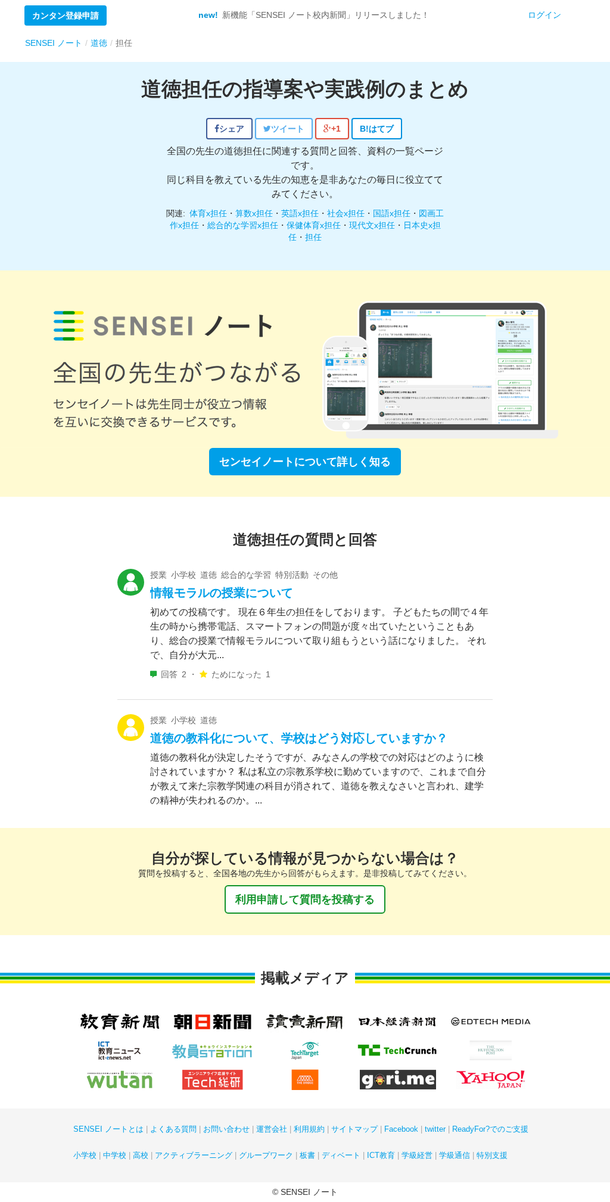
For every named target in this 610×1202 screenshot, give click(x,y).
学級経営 (417, 1155)
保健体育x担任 (314, 225)
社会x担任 (346, 213)
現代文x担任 (372, 225)
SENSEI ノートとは (108, 1129)
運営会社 (271, 1129)
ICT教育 (381, 1155)
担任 (313, 237)
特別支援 (492, 1155)
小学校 (85, 1155)
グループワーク (266, 1155)
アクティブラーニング (193, 1155)
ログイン (544, 15)
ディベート (341, 1155)
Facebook (401, 1129)
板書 (307, 1155)
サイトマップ (354, 1129)
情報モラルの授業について (221, 592)
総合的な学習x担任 (242, 225)
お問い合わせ (226, 1129)
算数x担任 (254, 213)
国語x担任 (391, 213)
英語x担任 (300, 213)
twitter (435, 1129)
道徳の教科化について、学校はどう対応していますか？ (299, 738)
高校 (140, 1155)
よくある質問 (173, 1129)
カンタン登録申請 (65, 15)
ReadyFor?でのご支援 (490, 1129)
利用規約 (309, 1129)
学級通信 (454, 1155)
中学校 (114, 1155)
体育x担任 (208, 213)
